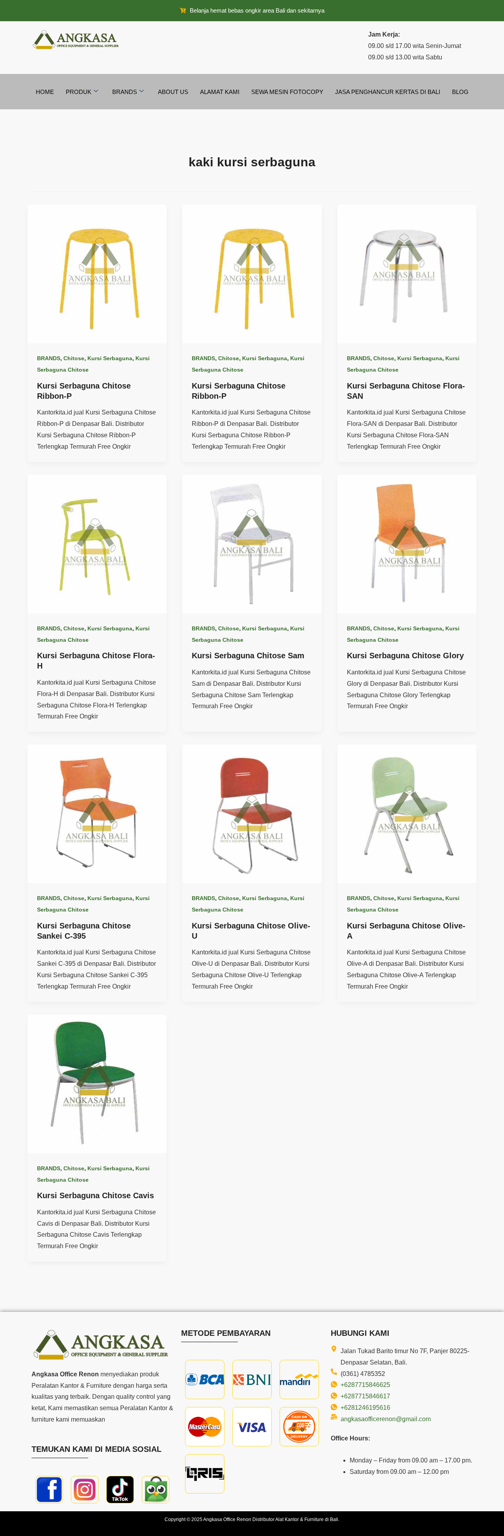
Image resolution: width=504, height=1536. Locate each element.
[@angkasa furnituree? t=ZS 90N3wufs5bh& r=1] (120, 1489)
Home (45, 91)
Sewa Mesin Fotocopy (287, 91)
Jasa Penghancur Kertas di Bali (387, 91)
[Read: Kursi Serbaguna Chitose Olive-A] (406, 813)
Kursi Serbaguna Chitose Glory (405, 655)
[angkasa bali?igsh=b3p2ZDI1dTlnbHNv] (84, 1489)
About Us (173, 91)
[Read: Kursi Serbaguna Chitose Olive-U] (251, 813)
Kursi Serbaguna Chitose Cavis (95, 1195)
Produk (78, 91)
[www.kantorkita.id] (77, 39)
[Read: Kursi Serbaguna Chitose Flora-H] (97, 543)
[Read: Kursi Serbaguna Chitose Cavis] (97, 1083)
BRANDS (48, 358)
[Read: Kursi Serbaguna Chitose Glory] (406, 543)
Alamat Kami (219, 91)
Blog (460, 91)
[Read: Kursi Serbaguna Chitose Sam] (251, 543)
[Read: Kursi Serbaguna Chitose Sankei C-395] (97, 813)
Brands (124, 91)
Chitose (73, 358)
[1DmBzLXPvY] (49, 1489)
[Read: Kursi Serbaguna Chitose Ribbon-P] (97, 273)
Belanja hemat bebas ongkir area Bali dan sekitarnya (257, 10)
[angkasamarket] (155, 1489)
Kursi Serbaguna (109, 358)
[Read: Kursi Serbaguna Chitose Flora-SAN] (406, 273)
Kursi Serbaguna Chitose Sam (248, 655)
